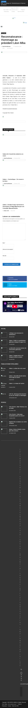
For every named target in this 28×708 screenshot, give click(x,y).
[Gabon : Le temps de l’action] (4, 387)
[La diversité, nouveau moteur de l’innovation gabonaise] (4, 350)
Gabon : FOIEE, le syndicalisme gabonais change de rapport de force (17, 342)
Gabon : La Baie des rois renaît (17, 368)
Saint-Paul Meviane (6, 46)
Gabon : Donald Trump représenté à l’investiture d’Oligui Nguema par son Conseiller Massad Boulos (13, 206)
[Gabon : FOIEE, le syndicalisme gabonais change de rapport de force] (4, 343)
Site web (4, 255)
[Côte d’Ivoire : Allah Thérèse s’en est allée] (4, 409)
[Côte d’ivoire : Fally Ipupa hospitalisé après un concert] (4, 416)
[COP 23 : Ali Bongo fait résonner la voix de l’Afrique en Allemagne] (4, 395)
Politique (4, 33)
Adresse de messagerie (8, 249)
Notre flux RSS (21, 11)
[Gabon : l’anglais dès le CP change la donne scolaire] (4, 358)
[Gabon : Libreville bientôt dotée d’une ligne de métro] (4, 377)
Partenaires (6, 11)
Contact (13, 11)
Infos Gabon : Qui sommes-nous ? (10, 9)
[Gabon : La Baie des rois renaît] (4, 370)
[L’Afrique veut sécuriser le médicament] (4, 335)
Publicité (23, 9)
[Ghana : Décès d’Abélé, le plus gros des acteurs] (4, 431)
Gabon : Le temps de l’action (16, 383)
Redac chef (6, 210)
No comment (10, 48)
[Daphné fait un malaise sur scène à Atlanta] (4, 424)
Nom (4, 242)
